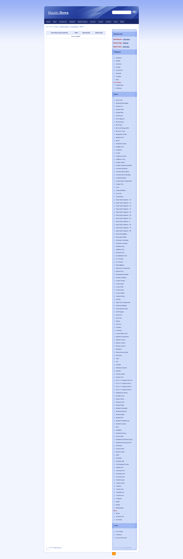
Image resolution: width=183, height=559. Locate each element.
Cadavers (119, 150)
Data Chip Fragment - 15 (123, 206)
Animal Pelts (119, 112)
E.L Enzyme (119, 259)
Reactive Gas (120, 402)
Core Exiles (119, 531)
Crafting (118, 76)
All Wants (119, 88)
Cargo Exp (119, 70)
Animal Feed (119, 109)
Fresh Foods (120, 290)
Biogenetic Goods (121, 134)
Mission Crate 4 (120, 346)
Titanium (118, 486)
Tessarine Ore (120, 477)
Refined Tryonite (121, 424)
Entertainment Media (122, 274)
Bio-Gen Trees (120, 131)
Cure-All (118, 193)
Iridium (118, 321)
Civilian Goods (120, 162)
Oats (117, 358)
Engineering (119, 85)
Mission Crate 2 (120, 343)
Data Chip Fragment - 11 (123, 203)
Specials (118, 73)
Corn (117, 187)
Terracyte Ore (120, 470)
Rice (117, 427)
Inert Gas (119, 318)
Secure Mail (119, 436)
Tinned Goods (120, 483)
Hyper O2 (119, 315)
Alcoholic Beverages (122, 103)
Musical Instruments (122, 352)
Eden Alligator (120, 265)
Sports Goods (120, 452)
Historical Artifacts (121, 305)
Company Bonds (121, 178)
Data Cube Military (121, 234)
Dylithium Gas (120, 246)
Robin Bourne (57, 547)
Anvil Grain (119, 115)
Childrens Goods (121, 156)
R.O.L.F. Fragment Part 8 (123, 386)
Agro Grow (119, 100)
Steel (117, 455)
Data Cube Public (121, 237)
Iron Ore (118, 324)
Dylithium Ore (120, 249)
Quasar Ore (119, 377)
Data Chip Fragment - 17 (123, 209)
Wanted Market (64, 26)
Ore (117, 361)
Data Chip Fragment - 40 (123, 224)
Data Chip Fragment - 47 (123, 227)
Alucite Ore (119, 106)
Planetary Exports (121, 368)
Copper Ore (119, 184)
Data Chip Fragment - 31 (123, 218)
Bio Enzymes (120, 122)
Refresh (125, 43)
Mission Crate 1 (120, 340)
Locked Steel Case (121, 333)
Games (118, 299)
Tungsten (119, 498)
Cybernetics (119, 196)
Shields (58, 12)
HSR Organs (120, 312)
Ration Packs (120, 399)
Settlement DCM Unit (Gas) (124, 439)
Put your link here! (121, 538)
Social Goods (120, 448)
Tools (116, 22)
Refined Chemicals (121, 408)
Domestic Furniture (122, 243)
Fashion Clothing (121, 277)
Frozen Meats (120, 293)
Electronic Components (123, 268)
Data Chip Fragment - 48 (123, 231)
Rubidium (119, 430)
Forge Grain (119, 287)
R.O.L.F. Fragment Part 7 (123, 383)
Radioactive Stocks (122, 392)
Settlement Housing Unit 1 (124, 442)
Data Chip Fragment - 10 (123, 199)
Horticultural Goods (122, 308)
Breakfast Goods (121, 143)
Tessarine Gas (120, 473)
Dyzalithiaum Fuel (121, 255)
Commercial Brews (121, 168)
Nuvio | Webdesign (126, 547)
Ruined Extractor (121, 433)
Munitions (119, 349)
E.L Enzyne (119, 262)
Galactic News (120, 296)
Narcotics (119, 355)
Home (48, 22)
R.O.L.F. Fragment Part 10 (124, 380)
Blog (54, 22)
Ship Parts (119, 445)
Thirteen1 (119, 534)
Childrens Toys (120, 159)
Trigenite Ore (120, 492)
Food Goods (120, 284)
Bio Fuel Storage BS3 (122, 128)
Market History (82, 22)
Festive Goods (120, 280)
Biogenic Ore (120, 137)
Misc (117, 79)
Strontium (119, 458)
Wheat (118, 505)
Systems (118, 64)
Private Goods (120, 374)
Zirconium (119, 519)
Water (118, 501)
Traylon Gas (120, 489)
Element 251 (119, 271)
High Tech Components (123, 302)
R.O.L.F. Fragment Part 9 (123, 389)
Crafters (108, 22)
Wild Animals (119, 508)
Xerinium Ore (120, 516)
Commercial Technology (123, 175)
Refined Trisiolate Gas (122, 420)
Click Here (126, 39)
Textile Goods (120, 480)
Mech (122, 22)
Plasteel (118, 371)
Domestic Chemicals (122, 240)
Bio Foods (119, 125)
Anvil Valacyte (120, 119)
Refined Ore (119, 417)
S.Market (72, 22)
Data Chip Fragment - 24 (123, 212)
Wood (118, 513)
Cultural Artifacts (121, 190)
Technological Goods (122, 464)
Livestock (119, 330)
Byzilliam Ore (120, 147)
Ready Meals (120, 405)
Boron (118, 140)
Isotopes (118, 327)
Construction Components (124, 181)
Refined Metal (120, 414)
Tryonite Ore (120, 495)
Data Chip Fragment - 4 (123, 221)
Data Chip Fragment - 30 (123, 215)
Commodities (74, 26)
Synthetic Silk (120, 461)
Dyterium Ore (120, 252)
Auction (92, 22)
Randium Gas (120, 396)
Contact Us (63, 22)
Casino (100, 22)
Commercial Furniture (122, 171)
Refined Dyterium (121, 411)
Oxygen (118, 364)
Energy (118, 67)
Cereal (118, 153)
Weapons (119, 58)
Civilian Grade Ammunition (124, 165)
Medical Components (122, 336)
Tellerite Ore (119, 467)
